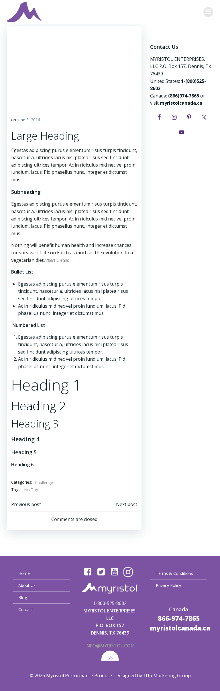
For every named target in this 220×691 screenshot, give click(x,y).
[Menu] (208, 12)
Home (24, 573)
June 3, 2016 (28, 119)
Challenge (44, 482)
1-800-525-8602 (110, 603)
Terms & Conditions (174, 573)
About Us (27, 585)
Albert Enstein (56, 260)
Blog (22, 597)
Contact (25, 609)
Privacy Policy (168, 585)
